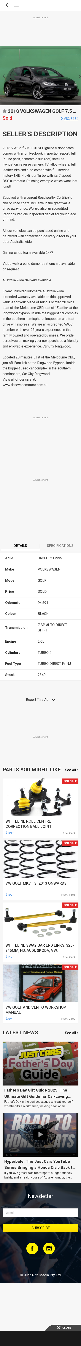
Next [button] (78, 75)
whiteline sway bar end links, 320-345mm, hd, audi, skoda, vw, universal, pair (39, 950)
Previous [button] (2, 75)
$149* (9, 956)
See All (70, 770)
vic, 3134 (71, 119)
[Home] (40, 1263)
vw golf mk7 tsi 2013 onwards (36, 883)
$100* (9, 894)
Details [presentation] (20, 546)
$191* (9, 832)
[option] (40, 75)
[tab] (20, 546)
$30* (8, 1018)
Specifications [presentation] (60, 546)
